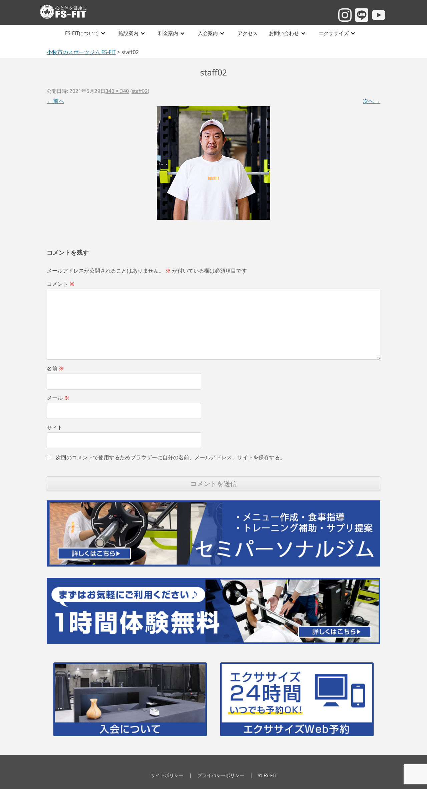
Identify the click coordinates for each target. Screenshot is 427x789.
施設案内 (128, 33)
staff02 (140, 91)
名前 (55, 368)
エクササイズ (334, 33)
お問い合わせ (284, 33)
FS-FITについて (82, 33)
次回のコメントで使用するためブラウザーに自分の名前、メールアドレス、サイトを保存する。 (170, 457)
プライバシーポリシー (220, 775)
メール (58, 398)
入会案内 (208, 33)
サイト (55, 427)
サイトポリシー (167, 775)
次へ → (371, 101)
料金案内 (168, 33)
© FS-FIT (267, 775)
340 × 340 (117, 91)
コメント (61, 284)
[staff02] (213, 162)
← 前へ (55, 101)
